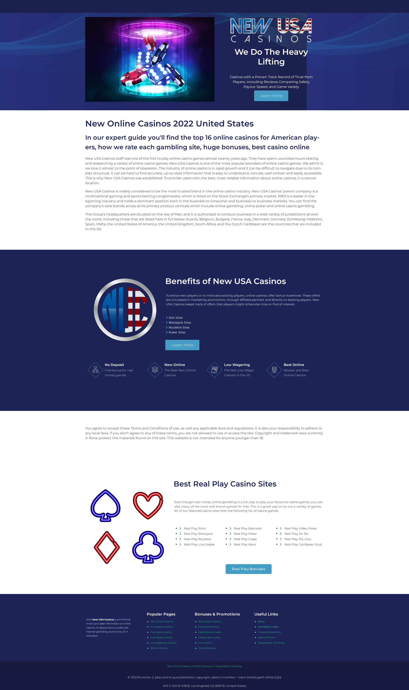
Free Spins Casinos (161, 632)
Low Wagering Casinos (163, 642)
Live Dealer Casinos (161, 637)
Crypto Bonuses (207, 648)
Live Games (205, 642)
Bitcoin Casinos (159, 648)
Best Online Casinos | (179, 666)
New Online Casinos (161, 621)
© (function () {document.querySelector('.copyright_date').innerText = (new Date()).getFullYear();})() (204, 677)
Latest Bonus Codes (209, 632)
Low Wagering (237, 365)
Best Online (294, 365)
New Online (174, 365)
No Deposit (114, 365)
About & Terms (266, 637)
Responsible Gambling (271, 642)
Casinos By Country (209, 637)
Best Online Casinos (209, 621)
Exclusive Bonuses (208, 626)
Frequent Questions (269, 632)
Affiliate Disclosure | (203, 666)
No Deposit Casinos (161, 626)
